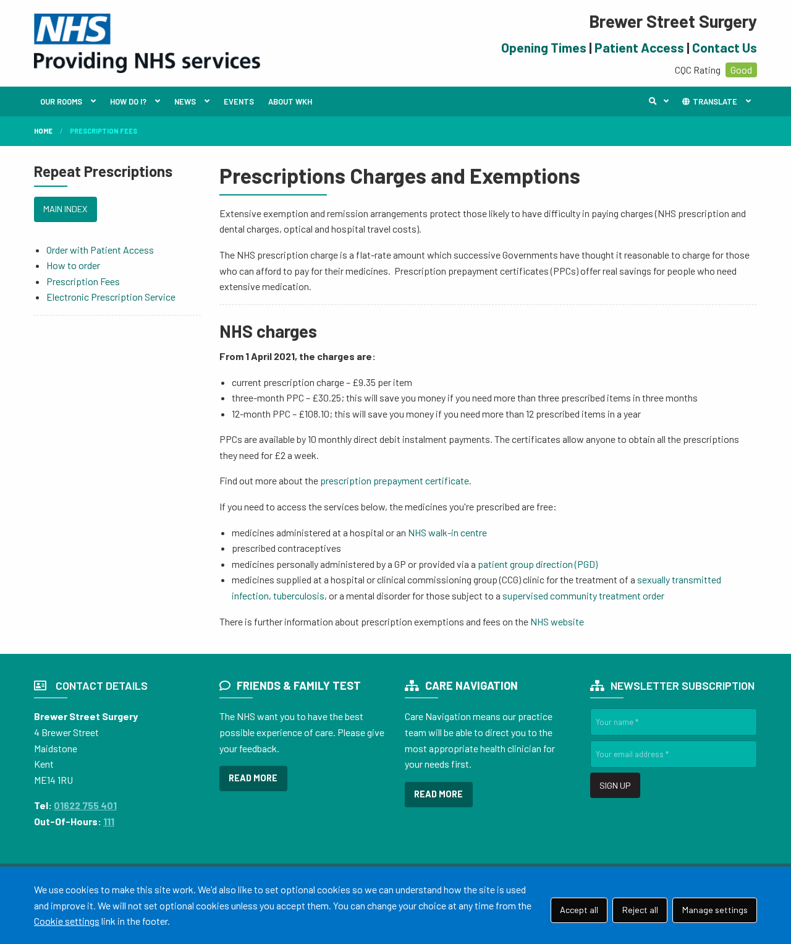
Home (43, 131)
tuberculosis (298, 595)
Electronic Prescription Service (111, 297)
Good (741, 69)
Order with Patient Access (100, 249)
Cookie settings (66, 921)
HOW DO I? (128, 101)
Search (662, 101)
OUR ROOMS (61, 101)
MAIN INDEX (65, 209)
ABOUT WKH (290, 101)
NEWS (185, 101)
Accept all (579, 909)
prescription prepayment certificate (394, 480)
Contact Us (724, 47)
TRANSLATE (714, 101)
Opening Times (543, 47)
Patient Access (639, 47)
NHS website (557, 621)
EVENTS (239, 101)
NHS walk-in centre (447, 532)
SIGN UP (614, 785)
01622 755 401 (85, 805)
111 (108, 821)
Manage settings (715, 909)
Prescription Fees (103, 131)
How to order (73, 265)
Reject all (640, 909)
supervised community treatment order (583, 595)
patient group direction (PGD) (538, 564)
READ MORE (253, 778)
